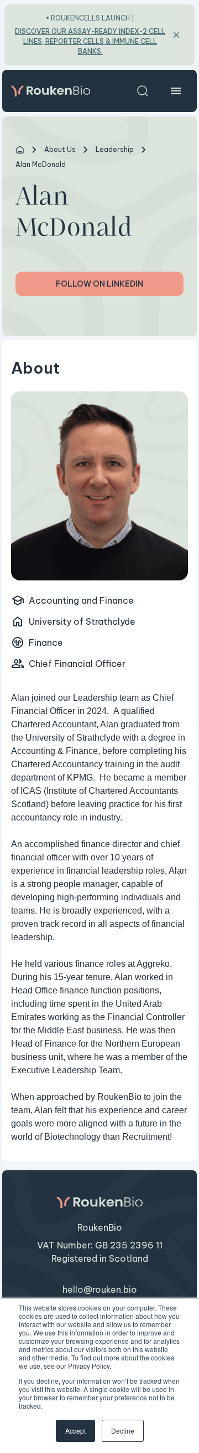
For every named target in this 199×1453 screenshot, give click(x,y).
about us (60, 149)
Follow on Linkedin (99, 284)
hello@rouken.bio (99, 1289)
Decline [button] (122, 1430)
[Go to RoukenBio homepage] (50, 90)
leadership (115, 149)
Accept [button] (75, 1430)
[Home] (19, 149)
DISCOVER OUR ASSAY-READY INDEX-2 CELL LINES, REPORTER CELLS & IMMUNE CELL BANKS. (90, 41)
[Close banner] (176, 35)
